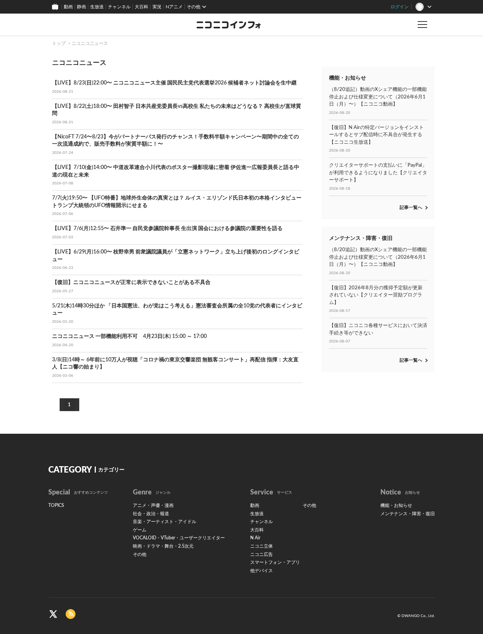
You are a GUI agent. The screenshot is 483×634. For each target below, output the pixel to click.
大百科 (141, 7)
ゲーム (139, 530)
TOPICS (56, 505)
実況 (157, 7)
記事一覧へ (411, 207)
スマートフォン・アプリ (275, 562)
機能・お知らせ (396, 505)
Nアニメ (174, 7)
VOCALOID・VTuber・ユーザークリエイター (179, 538)
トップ (59, 43)
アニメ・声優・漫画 (153, 505)
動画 (68, 7)
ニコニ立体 (261, 546)
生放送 (97, 7)
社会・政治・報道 (151, 513)
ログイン (400, 7)
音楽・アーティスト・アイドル (164, 521)
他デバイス (261, 570)
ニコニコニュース (90, 43)
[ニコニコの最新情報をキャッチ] (70, 614)
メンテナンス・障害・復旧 (407, 513)
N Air (255, 538)
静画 (81, 7)
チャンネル (119, 7)
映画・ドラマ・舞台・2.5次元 (163, 546)
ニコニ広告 (261, 554)
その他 (139, 554)
